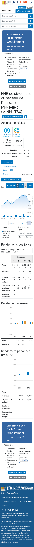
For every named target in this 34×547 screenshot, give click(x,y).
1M (7, 185)
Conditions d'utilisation (9, 501)
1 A (17, 185)
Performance (7, 162)
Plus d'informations (18, 86)
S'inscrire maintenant (18, 81)
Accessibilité (24, 498)
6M (14, 185)
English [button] (29, 7)
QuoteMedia (13, 524)
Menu (10, 11)
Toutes (30, 185)
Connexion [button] (22, 7)
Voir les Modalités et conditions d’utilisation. (15, 526)
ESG (11, 170)
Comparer (29, 233)
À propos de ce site (25, 501)
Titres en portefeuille (10, 166)
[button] (30, 16)
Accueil (4, 11)
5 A (22, 185)
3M (11, 185)
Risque (5, 170)
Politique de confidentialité (10, 498)
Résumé (5, 174)
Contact (4, 505)
